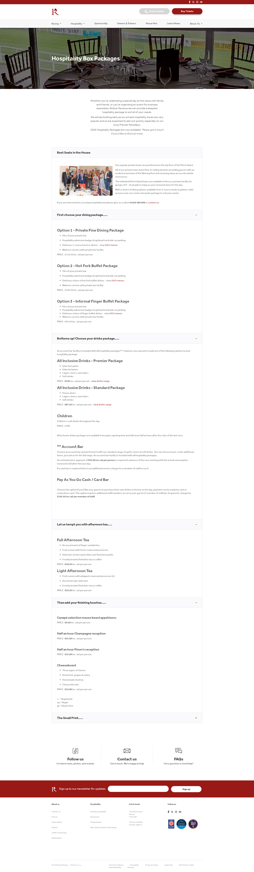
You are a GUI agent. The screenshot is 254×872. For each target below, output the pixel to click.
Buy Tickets (187, 11)
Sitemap (130, 867)
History (55, 827)
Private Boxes (95, 822)
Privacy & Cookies (151, 865)
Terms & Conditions (116, 865)
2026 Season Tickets (186, 865)
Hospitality (77, 23)
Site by (73, 865)
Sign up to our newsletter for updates (82, 788)
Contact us (56, 811)
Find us (54, 817)
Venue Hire (151, 23)
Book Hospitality (115, 867)
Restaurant (94, 817)
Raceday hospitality (98, 811)
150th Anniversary (59, 832)
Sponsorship (100, 23)
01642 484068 (156, 11)
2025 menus (111, 244)
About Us (195, 23)
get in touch (157, 129)
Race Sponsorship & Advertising (103, 827)
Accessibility (134, 865)
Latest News (173, 23)
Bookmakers (57, 838)
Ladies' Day (168, 865)
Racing (56, 23)
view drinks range (100, 380)
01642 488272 (136, 825)
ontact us (154, 202)
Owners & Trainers (126, 23)
